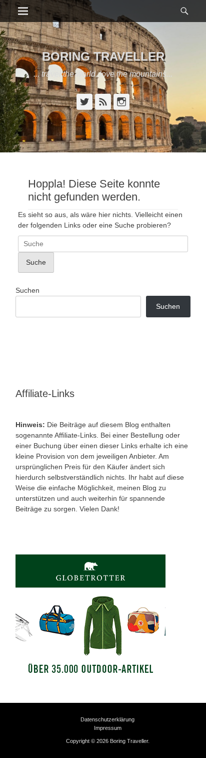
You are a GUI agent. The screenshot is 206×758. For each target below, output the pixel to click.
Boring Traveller (103, 56)
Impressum (108, 728)
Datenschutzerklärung (107, 719)
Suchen (28, 290)
